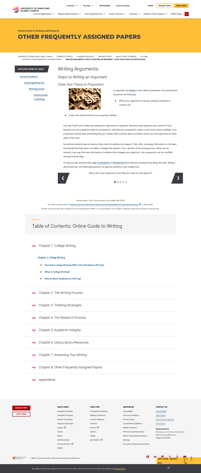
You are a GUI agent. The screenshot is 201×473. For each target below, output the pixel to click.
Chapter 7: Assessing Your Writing (63, 355)
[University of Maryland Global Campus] (31, 9)
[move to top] (191, 459)
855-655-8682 (105, 6)
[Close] (168, 468)
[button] (64, 178)
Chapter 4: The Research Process (62, 318)
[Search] (187, 14)
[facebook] (148, 455)
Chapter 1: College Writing (57, 246)
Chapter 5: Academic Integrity (60, 330)
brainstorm (104, 162)
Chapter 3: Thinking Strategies (60, 305)
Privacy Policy (119, 468)
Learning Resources (93, 13)
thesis (132, 90)
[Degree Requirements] (80, 15)
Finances (133, 13)
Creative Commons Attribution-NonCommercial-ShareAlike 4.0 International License (104, 204)
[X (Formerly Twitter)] (170, 455)
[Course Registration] (53, 15)
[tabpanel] (120, 175)
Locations (71, 6)
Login (150, 6)
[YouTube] (185, 455)
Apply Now (163, 459)
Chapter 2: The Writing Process (61, 293)
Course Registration (42, 13)
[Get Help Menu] (92, 6)
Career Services (116, 13)
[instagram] (163, 455)
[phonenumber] (185, 463)
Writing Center (37, 88)
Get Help (87, 6)
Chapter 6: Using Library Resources (64, 342)
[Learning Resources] (104, 15)
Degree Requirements (68, 13)
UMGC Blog (176, 13)
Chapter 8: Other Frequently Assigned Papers (70, 367)
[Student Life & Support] (166, 15)
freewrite (119, 162)
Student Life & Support (154, 13)
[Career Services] (124, 15)
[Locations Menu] (76, 6)
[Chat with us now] (185, 459)
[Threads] (177, 455)
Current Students (123, 6)
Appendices (47, 380)
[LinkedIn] (155, 455)
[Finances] (139, 15)
